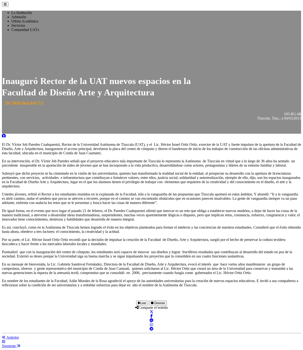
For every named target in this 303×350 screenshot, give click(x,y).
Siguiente (9, 346)
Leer (143, 303)
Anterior (12, 337)
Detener (159, 303)
